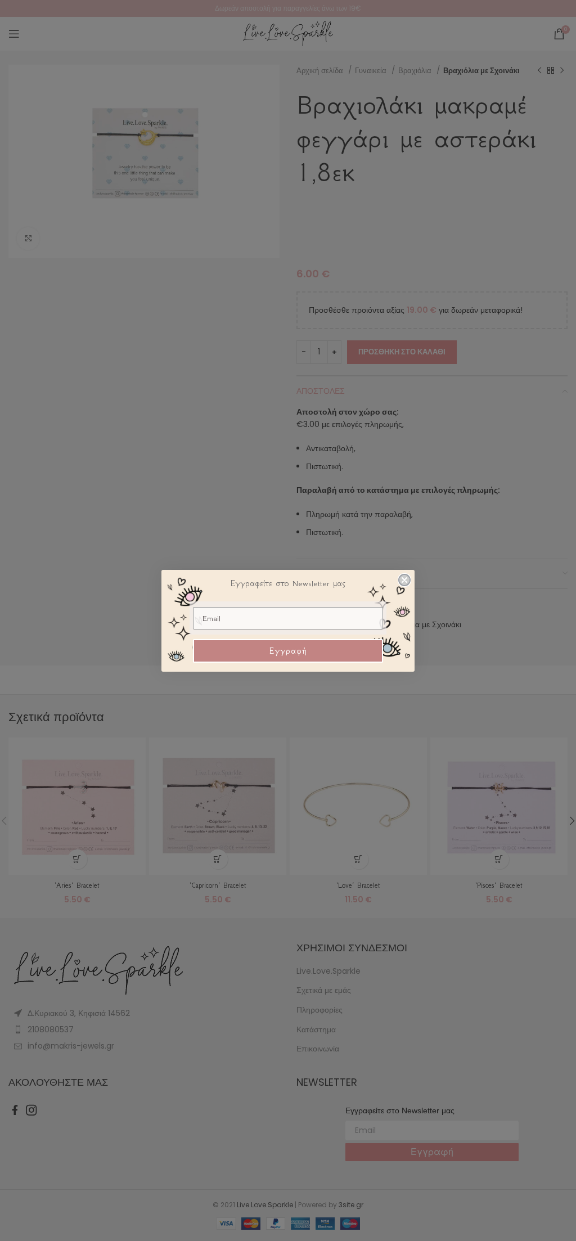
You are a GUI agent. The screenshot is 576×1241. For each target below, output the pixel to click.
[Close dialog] (404, 580)
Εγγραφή (288, 651)
